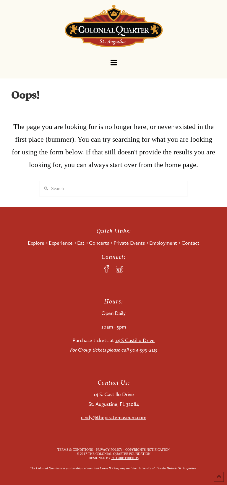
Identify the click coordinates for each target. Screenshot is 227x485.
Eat (81, 243)
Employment (163, 243)
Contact (190, 243)
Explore (36, 243)
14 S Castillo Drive (135, 340)
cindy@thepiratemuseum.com (113, 417)
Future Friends (125, 458)
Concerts (99, 243)
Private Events (129, 243)
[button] (114, 62)
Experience (61, 243)
